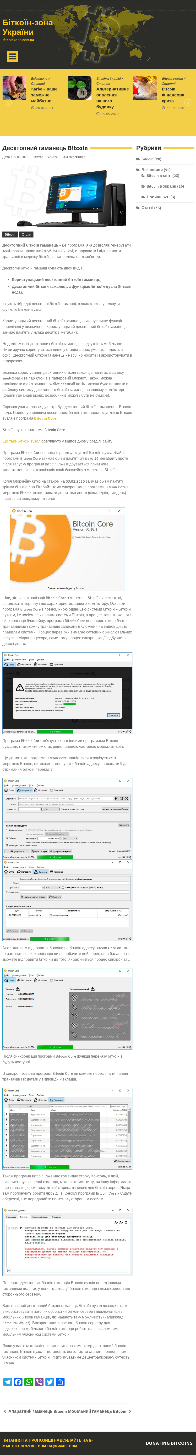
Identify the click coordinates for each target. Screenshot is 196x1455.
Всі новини (152, 170)
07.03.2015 (20, 157)
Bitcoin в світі (106, 79)
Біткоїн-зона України (27, 27)
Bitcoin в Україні (43, 79)
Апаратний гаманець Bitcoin (37, 1411)
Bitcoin (10, 234)
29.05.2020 (44, 114)
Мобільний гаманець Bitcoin (97, 1411)
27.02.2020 (175, 115)
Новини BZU (158, 197)
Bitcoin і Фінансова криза (107, 95)
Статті (38, 84)
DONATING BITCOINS (169, 1443)
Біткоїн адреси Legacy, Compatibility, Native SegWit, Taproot (177, 96)
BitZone (52, 157)
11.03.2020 (110, 108)
